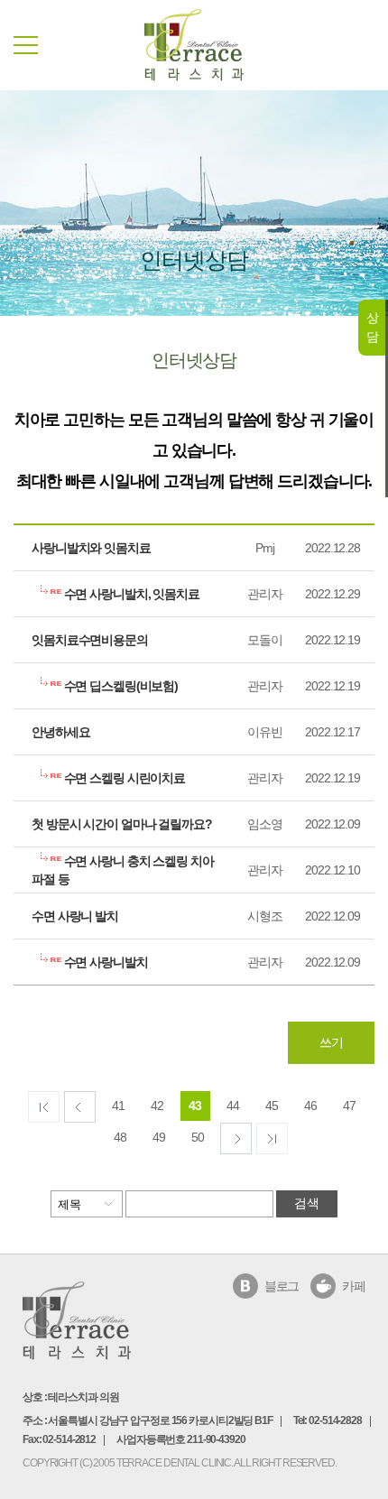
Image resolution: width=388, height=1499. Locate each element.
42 (157, 1105)
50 (197, 1137)
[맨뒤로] (272, 1138)
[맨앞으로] (44, 1107)
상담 (372, 327)
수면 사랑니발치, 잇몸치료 (130, 594)
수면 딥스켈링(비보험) (119, 686)
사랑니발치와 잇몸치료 (91, 548)
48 (120, 1137)
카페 (353, 1286)
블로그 (282, 1286)
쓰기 (331, 1042)
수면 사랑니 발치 (75, 916)
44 (232, 1105)
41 (118, 1105)
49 (158, 1137)
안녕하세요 (60, 732)
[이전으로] (80, 1107)
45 (271, 1105)
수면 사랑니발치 (104, 962)
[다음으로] (236, 1138)
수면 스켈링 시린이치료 (123, 778)
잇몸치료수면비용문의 (90, 640)
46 (310, 1105)
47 (349, 1105)
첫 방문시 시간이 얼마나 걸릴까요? (122, 824)
